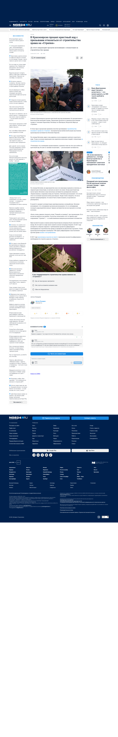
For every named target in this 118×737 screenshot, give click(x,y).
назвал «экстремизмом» (48, 232)
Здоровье (35, 443)
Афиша (53, 21)
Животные (35, 441)
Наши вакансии (13, 436)
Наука (55, 438)
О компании (12, 430)
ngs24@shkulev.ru (27, 505)
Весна (34, 430)
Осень (73, 428)
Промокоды (79, 21)
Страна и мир (93, 430)
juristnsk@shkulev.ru (45, 506)
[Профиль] (108, 25)
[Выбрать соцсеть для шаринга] (81, 57)
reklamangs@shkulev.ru (65, 494)
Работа (74, 436)
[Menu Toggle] (10, 25)
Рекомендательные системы (66, 510)
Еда (33, 438)
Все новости (18, 36)
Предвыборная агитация (16, 441)
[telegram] (34, 455)
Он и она (74, 425)
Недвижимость (13, 21)
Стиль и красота (94, 428)
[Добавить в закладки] (77, 57)
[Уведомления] (104, 25)
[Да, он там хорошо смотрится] (33, 281)
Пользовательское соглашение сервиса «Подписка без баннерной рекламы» (77, 512)
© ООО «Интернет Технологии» (16, 517)
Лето (54, 433)
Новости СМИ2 (35, 373)
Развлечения (75, 438)
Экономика (93, 436)
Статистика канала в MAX (16, 443)
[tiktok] (50, 455)
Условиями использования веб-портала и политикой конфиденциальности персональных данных (82, 502)
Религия (74, 441)
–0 (81, 337)
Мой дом (55, 436)
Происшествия (76, 433)
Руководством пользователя (66, 500)
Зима (54, 425)
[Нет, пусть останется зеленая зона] (33, 285)
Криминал (56, 428)
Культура (55, 430)
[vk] (38, 455)
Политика (74, 430)
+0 (76, 337)
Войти (36, 363)
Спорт (91, 425)
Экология (92, 433)
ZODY (73, 21)
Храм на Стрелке (36, 307)
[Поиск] (100, 25)
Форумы (36, 21)
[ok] (42, 455)
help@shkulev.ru (19, 507)
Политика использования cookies (67, 507)
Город (34, 433)
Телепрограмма (44, 21)
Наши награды (13, 433)
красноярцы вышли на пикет (47, 237)
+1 (76, 350)
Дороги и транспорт (38, 436)
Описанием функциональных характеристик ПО (71, 501)
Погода (30, 21)
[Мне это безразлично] (33, 289)
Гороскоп (59, 21)
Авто (33, 425)
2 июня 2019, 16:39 (34, 53)
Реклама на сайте (14, 425)
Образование (57, 443)
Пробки (59, 25)
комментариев (39, 58)
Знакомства (23, 21)
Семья (73, 443)
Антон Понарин (41, 301)
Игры (85, 21)
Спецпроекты (94, 438)
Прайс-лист (12, 428)
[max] (46, 455)
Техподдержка (13, 438)
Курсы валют (67, 21)
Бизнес (34, 428)
